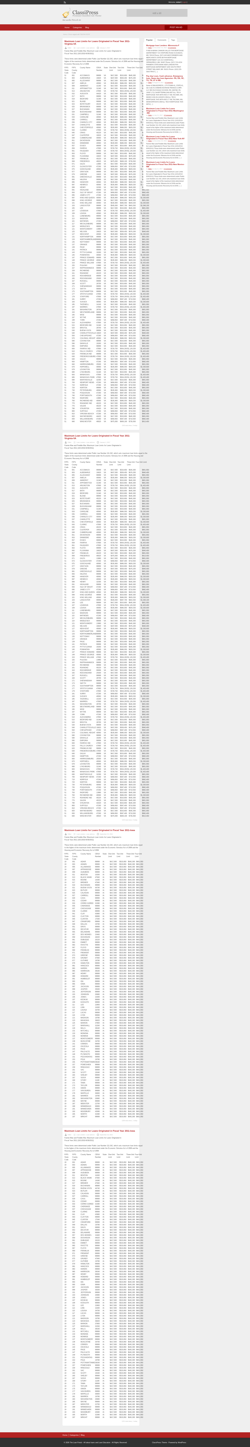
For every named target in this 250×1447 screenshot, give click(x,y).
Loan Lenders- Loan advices (86, 48)
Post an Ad (176, 27)
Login (184, 2)
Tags (173, 40)
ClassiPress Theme (159, 1442)
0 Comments (172, 48)
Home (67, 27)
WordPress (182, 1442)
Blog (87, 27)
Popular (149, 40)
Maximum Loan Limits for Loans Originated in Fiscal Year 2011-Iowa (99, 830)
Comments (162, 40)
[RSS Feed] (65, 2)
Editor (69, 48)
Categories (77, 27)
